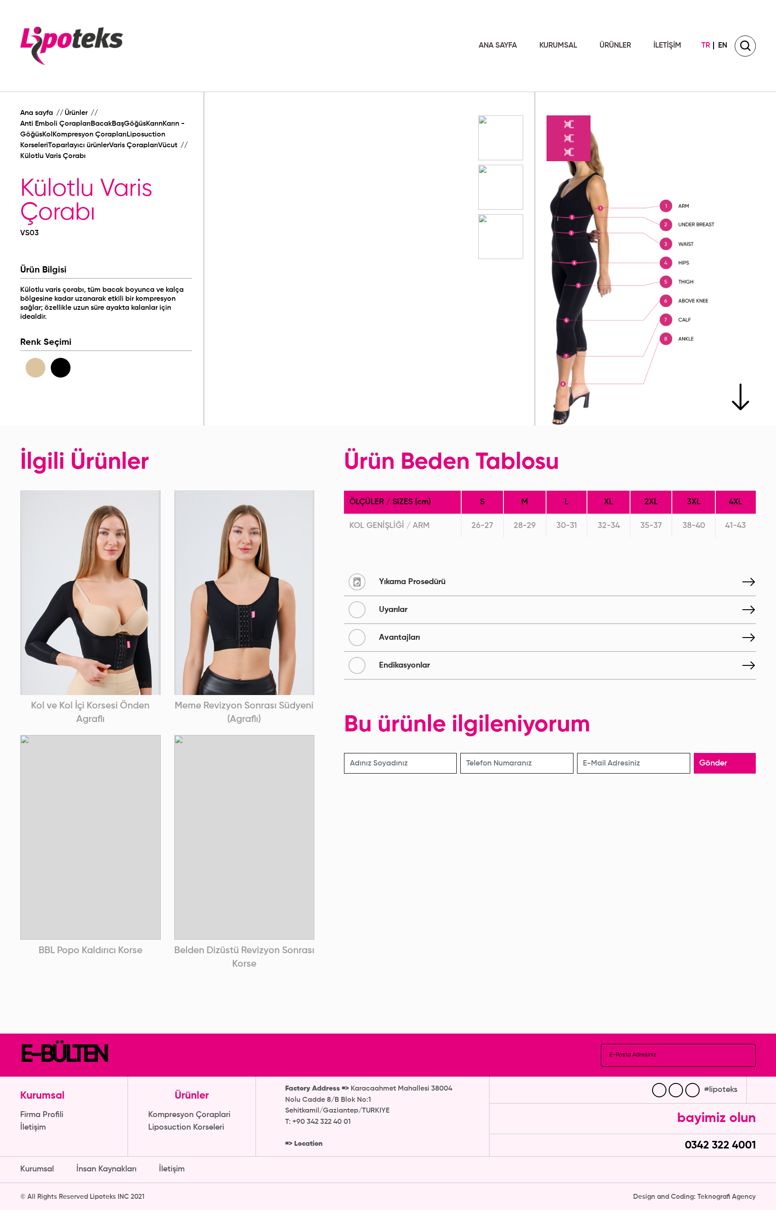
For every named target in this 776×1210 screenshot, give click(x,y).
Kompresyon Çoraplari (189, 1115)
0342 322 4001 (719, 1145)
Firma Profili (41, 1115)
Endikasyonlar (404, 665)
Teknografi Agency (726, 1196)
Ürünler (77, 113)
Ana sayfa (37, 113)
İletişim (33, 1127)
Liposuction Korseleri (186, 1127)
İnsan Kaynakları (106, 1169)
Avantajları (399, 638)
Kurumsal (37, 1169)
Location (308, 1144)
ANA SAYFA (498, 45)
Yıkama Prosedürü (412, 582)
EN (722, 45)
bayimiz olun (716, 1118)
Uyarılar (393, 610)
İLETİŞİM (667, 45)
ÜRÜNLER (615, 45)
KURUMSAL (558, 45)
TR (705, 45)
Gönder (713, 763)
